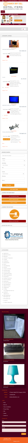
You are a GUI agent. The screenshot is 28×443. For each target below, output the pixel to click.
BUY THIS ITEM (18, 20)
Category (3, 158)
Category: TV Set (4, 60)
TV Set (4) (5, 300)
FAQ (4, 411)
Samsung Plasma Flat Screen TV (9, 105)
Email (3, 424)
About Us (5, 404)
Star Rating (4, 163)
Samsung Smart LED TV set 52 (8, 49)
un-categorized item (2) (9, 290)
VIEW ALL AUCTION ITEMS (13, 221)
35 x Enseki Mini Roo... (8, 339)
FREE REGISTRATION (22, 0)
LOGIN (5, 0)
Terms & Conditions (7, 406)
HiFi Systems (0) (6, 298)
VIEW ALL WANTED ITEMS (13, 199)
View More (7, 87)
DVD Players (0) (6, 296)
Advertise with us (7, 225)
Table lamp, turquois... (9, 385)
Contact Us (5, 415)
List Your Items (14, 189)
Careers (4, 413)
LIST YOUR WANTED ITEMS (14, 196)
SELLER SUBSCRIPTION (12, 0)
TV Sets (3, 77)
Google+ (21, 441)
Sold (8, 56)
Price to (3, 180)
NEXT (20, 24)
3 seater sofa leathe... (9, 360)
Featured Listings (13, 14)
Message (3, 427)
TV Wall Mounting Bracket (7, 132)
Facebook (23, 441)
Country (3, 171)
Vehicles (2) (6, 293)
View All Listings (13, 202)
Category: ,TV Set (5, 118)
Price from (4, 176)
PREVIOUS (7, 24)
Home (4, 402)
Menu (3, 11)
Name (3, 420)
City (2, 167)
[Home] (13, 6)
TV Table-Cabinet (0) (7, 302)
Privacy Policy (6, 409)
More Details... (14, 48)
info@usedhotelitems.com (14, 397)
